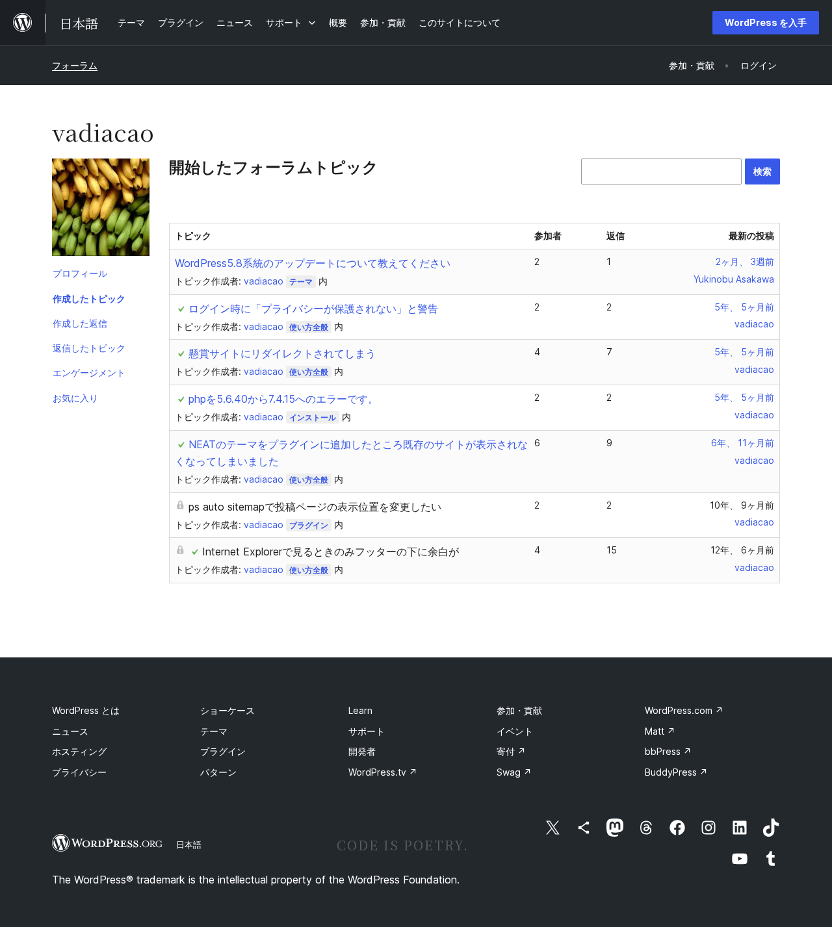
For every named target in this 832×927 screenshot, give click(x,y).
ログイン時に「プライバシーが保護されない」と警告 (313, 308)
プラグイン (308, 525)
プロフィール (80, 273)
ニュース (70, 731)
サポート (366, 731)
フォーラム (75, 65)
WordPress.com (684, 710)
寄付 (511, 751)
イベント (515, 731)
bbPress (668, 751)
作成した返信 (80, 323)
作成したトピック (89, 298)
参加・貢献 (519, 710)
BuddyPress (676, 772)
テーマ (301, 281)
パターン (218, 772)
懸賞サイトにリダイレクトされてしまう (282, 353)
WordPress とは (86, 710)
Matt (660, 731)
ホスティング (79, 751)
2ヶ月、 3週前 (745, 261)
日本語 (189, 844)
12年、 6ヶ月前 (742, 549)
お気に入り (75, 397)
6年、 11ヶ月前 (742, 442)
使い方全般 (308, 327)
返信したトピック (89, 347)
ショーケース (227, 710)
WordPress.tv (382, 772)
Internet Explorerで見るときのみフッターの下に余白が (330, 551)
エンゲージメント (89, 372)
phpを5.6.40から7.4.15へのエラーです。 (283, 398)
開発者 (362, 751)
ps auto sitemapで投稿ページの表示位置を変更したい (314, 506)
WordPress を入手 (766, 22)
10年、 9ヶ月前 (742, 505)
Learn (360, 710)
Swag (514, 772)
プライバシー (79, 772)
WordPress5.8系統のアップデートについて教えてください (312, 263)
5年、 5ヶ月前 (744, 306)
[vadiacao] (101, 210)
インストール (312, 417)
